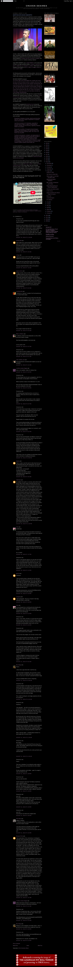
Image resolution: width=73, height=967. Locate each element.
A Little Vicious (50, 190)
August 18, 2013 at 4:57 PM (23, 346)
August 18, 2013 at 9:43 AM (23, 330)
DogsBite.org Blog (50, 234)
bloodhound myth (30, 104)
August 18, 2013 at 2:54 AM (23, 251)
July (48, 202)
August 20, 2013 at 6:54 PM (23, 625)
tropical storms (19, 271)
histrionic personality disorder (53, 189)
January (49, 213)
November (49, 165)
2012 (47, 215)
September (49, 169)
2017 (47, 154)
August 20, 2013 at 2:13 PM (23, 570)
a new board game (50, 197)
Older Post (40, 945)
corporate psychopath (37, 156)
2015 (47, 158)
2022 (47, 145)
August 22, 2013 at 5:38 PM (23, 929)
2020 (47, 148)
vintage (17, 255)
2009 (47, 221)
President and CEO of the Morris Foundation (30, 58)
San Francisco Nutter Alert (52, 174)
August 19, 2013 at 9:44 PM (23, 387)
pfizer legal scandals (28, 163)
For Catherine (49, 199)
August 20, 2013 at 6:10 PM (23, 613)
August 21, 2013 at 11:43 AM (24, 756)
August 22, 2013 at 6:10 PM (23, 940)
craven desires (36, 6)
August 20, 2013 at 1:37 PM (23, 554)
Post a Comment (16, 943)
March (48, 209)
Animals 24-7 (49, 227)
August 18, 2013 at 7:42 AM (23, 267)
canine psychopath (20, 157)
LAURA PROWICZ (30, 62)
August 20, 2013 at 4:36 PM (23, 593)
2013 (47, 161)
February (49, 211)
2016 (47, 156)
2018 (47, 152)
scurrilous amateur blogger (21, 368)
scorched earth (19, 291)
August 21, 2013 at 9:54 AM (23, 661)
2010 (47, 219)
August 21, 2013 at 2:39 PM (23, 807)
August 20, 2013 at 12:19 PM (24, 523)
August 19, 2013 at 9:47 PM (23, 403)
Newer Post (15, 945)
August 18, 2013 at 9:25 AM (23, 288)
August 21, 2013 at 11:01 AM (24, 699)
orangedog (18, 596)
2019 (47, 150)
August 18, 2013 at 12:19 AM (24, 237)
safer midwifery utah (20, 359)
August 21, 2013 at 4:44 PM (23, 832)
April (48, 207)
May (48, 205)
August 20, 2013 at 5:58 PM (23, 602)
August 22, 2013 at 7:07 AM (23, 897)
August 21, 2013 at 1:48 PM (23, 773)
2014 (47, 159)
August (48, 170)
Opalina (17, 461)
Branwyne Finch (19, 836)
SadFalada (18, 479)
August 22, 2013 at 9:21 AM (23, 906)
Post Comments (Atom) (24, 948)
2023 (47, 143)
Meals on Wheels (19, 333)
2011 (47, 217)
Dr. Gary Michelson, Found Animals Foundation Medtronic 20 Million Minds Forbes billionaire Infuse (52, 231)
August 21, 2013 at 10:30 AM (24, 680)
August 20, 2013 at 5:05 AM (23, 476)
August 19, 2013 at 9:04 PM (23, 372)
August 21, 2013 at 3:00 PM (23, 815)
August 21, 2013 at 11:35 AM (24, 737)
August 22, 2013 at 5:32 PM (23, 920)
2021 (47, 147)
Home (28, 945)
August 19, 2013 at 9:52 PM (23, 431)
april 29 (17, 573)
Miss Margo (18, 664)
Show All (58, 241)
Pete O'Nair (18, 818)
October (49, 167)
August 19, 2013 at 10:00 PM (24, 457)
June (48, 203)
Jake (17, 526)
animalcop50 (18, 240)
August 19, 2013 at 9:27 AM (23, 356)
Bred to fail (49, 196)
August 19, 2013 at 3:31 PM (23, 365)
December (49, 163)
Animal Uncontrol (50, 236)
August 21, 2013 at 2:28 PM (23, 791)
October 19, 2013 (50, 172)
